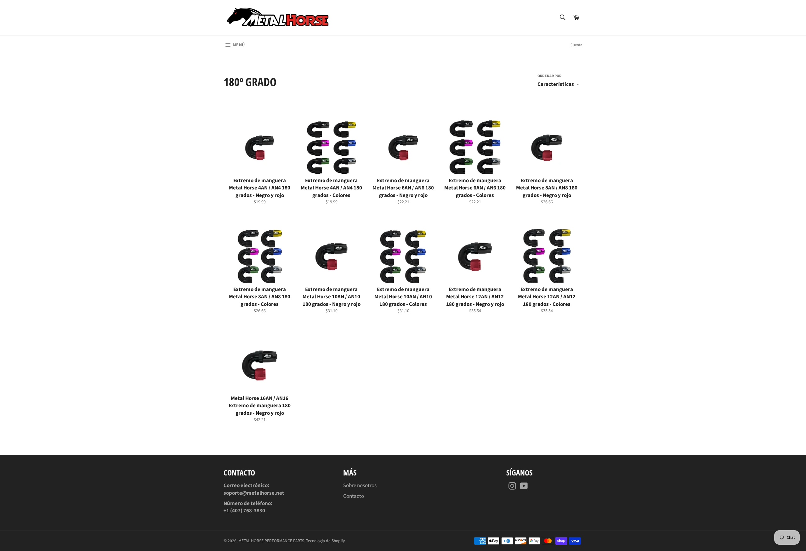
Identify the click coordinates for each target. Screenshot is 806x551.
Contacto (353, 496)
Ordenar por (549, 76)
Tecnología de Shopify (325, 541)
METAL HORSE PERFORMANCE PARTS (271, 541)
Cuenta (576, 45)
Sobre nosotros (360, 485)
